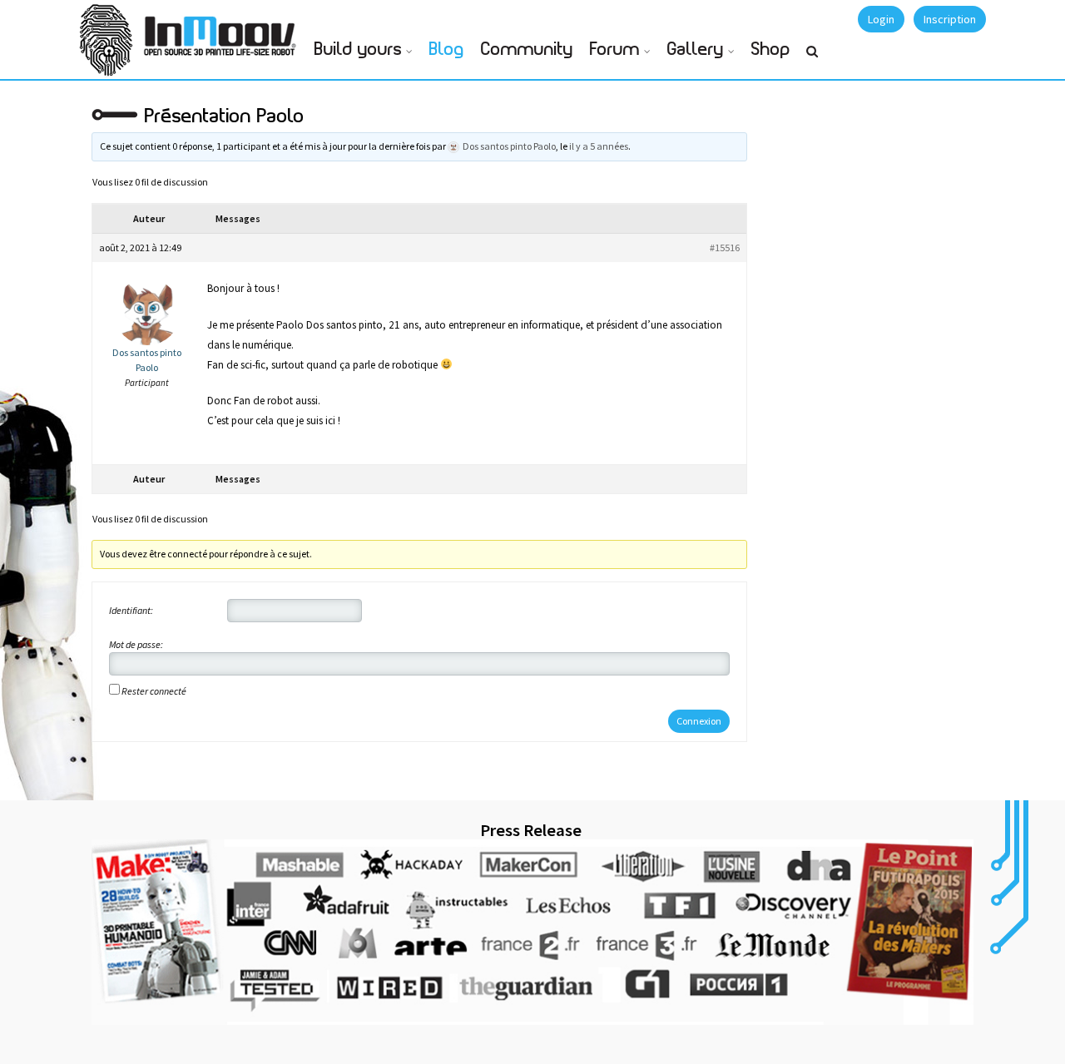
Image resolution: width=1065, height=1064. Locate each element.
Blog (446, 49)
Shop (770, 49)
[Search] (812, 58)
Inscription (950, 19)
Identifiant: (131, 610)
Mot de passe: (136, 644)
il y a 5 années (598, 146)
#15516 (725, 247)
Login (881, 19)
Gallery (695, 49)
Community (527, 49)
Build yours (358, 49)
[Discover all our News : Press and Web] (532, 931)
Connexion (698, 721)
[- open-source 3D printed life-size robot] (223, 31)
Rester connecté (153, 691)
